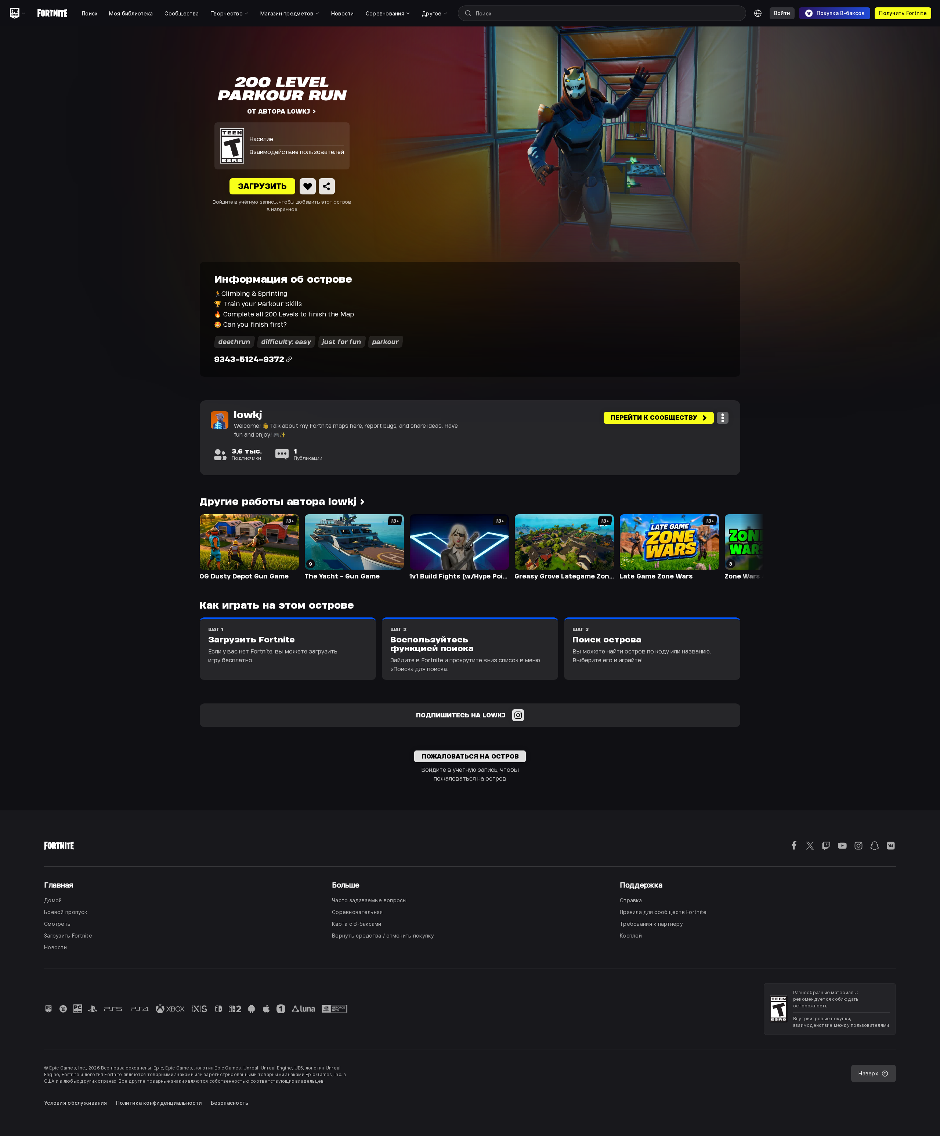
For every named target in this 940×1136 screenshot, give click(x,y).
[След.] (744, 546)
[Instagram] (518, 715)
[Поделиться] (327, 186)
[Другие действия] (722, 418)
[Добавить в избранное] (308, 186)
